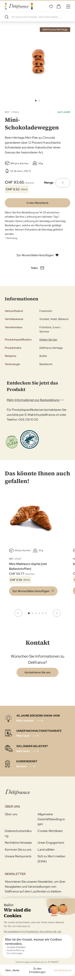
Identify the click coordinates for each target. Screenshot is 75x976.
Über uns (11, 814)
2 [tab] (32, 613)
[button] (36, 100)
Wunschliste (51, 6)
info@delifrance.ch (46, 415)
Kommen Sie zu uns (18, 850)
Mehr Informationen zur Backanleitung (33, 400)
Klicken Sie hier (48, 339)
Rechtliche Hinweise (18, 843)
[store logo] (19, 6)
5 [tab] (42, 613)
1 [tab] (29, 613)
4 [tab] (39, 613)
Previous (18, 613)
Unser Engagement (51, 843)
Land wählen (46, 850)
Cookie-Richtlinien (50, 831)
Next (57, 613)
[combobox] (37, 17)
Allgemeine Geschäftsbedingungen (51, 819)
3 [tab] (36, 613)
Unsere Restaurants (18, 856)
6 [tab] (46, 613)
